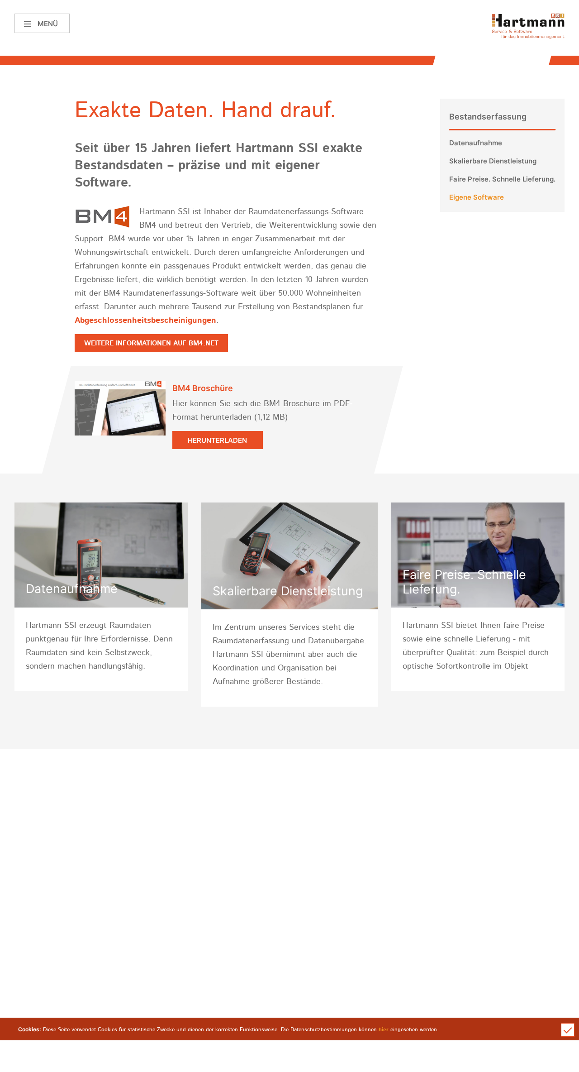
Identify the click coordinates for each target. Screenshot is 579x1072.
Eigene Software (476, 197)
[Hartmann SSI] (528, 26)
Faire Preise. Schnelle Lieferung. (502, 179)
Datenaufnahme (475, 143)
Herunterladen (217, 440)
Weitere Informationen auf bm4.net (151, 343)
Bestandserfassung (488, 116)
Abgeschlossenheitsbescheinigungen (145, 320)
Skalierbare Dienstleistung (492, 161)
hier (384, 1029)
